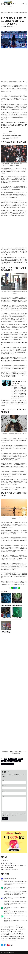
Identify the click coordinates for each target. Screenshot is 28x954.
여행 (9, 758)
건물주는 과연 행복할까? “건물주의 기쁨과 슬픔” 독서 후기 (13, 865)
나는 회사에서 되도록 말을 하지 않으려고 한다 (14, 907)
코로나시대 (18, 761)
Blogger (9, 926)
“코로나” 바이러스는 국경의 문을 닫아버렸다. (11, 135)
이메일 (4, 785)
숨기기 (12, 131)
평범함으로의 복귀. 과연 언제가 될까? (10, 138)
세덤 (10, 934)
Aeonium (6, 926)
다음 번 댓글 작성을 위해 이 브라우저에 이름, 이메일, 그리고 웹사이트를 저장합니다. (13, 814)
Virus (5, 758)
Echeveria (19, 926)
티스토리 (19, 938)
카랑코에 (2, 938)
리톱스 (14, 933)
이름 (3, 780)
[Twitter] (2, 945)
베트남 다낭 (21, 933)
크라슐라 (14, 938)
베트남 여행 (3, 934)
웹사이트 (4, 791)
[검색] (25, 3)
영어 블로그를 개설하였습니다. (7, 863)
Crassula (14, 926)
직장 (16, 936)
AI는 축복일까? (4, 860)
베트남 (17, 933)
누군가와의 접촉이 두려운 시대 (8, 133)
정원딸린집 (11, 888)
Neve (2, 952)
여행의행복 (3, 761)
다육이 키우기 (4, 933)
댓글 (3, 796)
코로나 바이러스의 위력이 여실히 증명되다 (11, 137)
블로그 (7, 934)
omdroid (4, 26)
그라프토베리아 (7, 929)
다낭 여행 (15, 929)
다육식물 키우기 (3, 931)
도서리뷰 (10, 933)
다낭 (12, 929)
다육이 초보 (19, 931)
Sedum (17, 927)
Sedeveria (13, 927)
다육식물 (21, 929)
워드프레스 (12, 936)
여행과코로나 (14, 758)
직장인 (22, 936)
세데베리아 (14, 934)
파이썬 (23, 938)
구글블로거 (3, 929)
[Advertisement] (14, 67)
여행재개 (8, 761)
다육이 (9, 931)
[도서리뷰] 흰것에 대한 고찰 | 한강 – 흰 (9, 869)
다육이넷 (14, 931)
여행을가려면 (20, 758)
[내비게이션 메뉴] (23, 4)
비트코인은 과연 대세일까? (7, 867)
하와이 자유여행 (8, 939)
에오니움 (22, 934)
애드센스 (18, 934)
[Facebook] (5, 945)
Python (10, 927)
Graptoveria (3, 927)
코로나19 (13, 761)
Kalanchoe (7, 927)
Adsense (2, 926)
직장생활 (18, 936)
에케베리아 (4, 936)
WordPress (21, 927)
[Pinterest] (8, 945)
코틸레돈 (10, 938)
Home (2, 12)
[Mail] (11, 945)
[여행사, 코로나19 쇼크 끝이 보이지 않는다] (14, 389)
